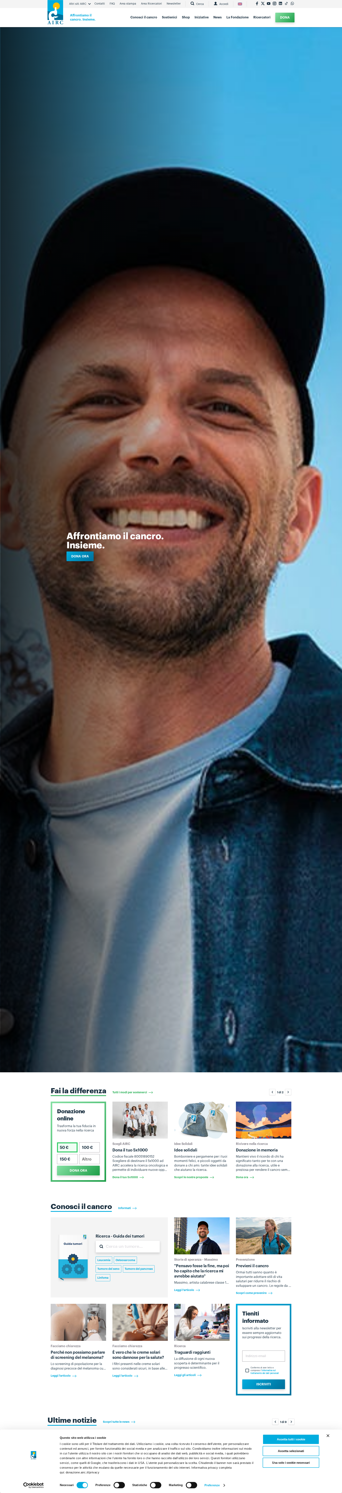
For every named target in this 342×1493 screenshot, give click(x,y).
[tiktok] (286, 4)
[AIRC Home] (55, 13)
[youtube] (268, 4)
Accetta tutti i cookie (291, 1439)
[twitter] (263, 4)
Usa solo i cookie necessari (291, 1462)
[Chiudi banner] (328, 1435)
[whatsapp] (292, 4)
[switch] (119, 1485)
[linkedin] (280, 4)
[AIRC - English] (240, 4)
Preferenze (212, 1485)
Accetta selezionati (291, 1451)
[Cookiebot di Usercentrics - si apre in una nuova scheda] (33, 1485)
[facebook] (257, 4)
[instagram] (274, 4)
